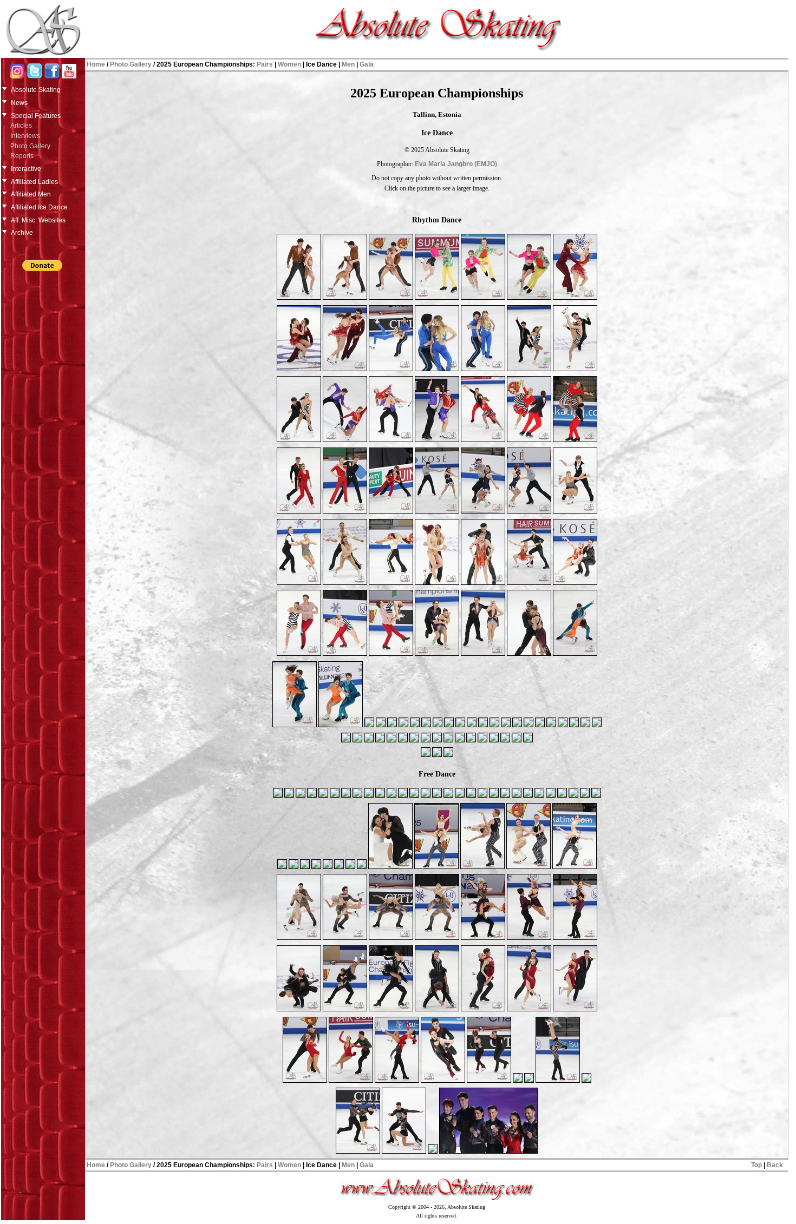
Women (289, 64)
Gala (367, 64)
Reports (22, 156)
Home (96, 64)
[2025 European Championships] (299, 298)
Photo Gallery (30, 146)
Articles (21, 125)
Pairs (265, 64)
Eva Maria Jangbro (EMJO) (456, 164)
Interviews (25, 136)
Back (775, 1165)
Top (756, 1165)
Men (348, 64)
